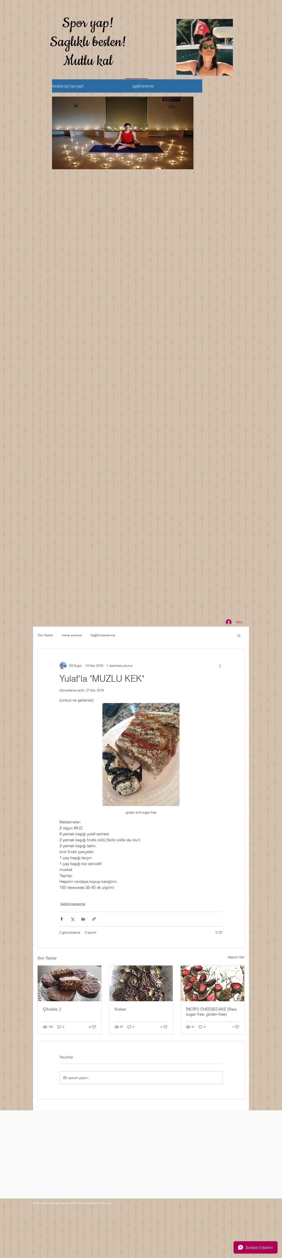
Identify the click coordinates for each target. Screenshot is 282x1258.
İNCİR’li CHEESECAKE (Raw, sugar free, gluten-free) (211, 1012)
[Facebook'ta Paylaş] (61, 919)
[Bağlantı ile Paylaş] (94, 919)
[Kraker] (141, 983)
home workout (72, 635)
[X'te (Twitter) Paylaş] (72, 919)
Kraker (120, 1009)
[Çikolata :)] (69, 983)
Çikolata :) (52, 1009)
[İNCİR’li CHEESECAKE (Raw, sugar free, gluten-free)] (212, 983)
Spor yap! (88, 23)
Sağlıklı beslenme (103, 635)
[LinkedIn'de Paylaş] (83, 919)
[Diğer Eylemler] (220, 665)
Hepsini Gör (236, 957)
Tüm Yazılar (45, 635)
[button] (239, 635)
